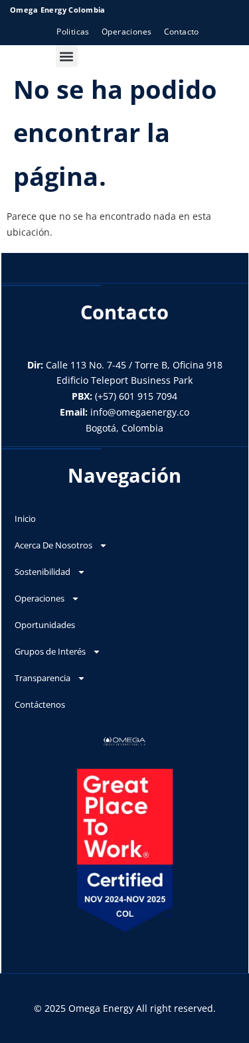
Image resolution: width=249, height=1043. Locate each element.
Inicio (25, 518)
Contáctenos (40, 704)
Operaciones (39, 598)
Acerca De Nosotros (53, 545)
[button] (67, 56)
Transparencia (42, 678)
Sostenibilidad (42, 572)
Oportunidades (45, 625)
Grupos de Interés (50, 651)
